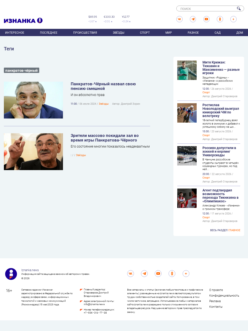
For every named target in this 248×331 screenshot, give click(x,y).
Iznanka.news (30, 270)
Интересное (14, 32)
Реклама (215, 301)
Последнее (48, 32)
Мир (168, 32)
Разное (193, 32)
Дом (239, 32)
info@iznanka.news (94, 304)
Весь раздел (225, 230)
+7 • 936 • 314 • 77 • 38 (95, 312)
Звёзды (118, 32)
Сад (218, 32)
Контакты (216, 306)
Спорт (145, 32)
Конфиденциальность (224, 295)
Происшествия (85, 32)
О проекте (216, 290)
